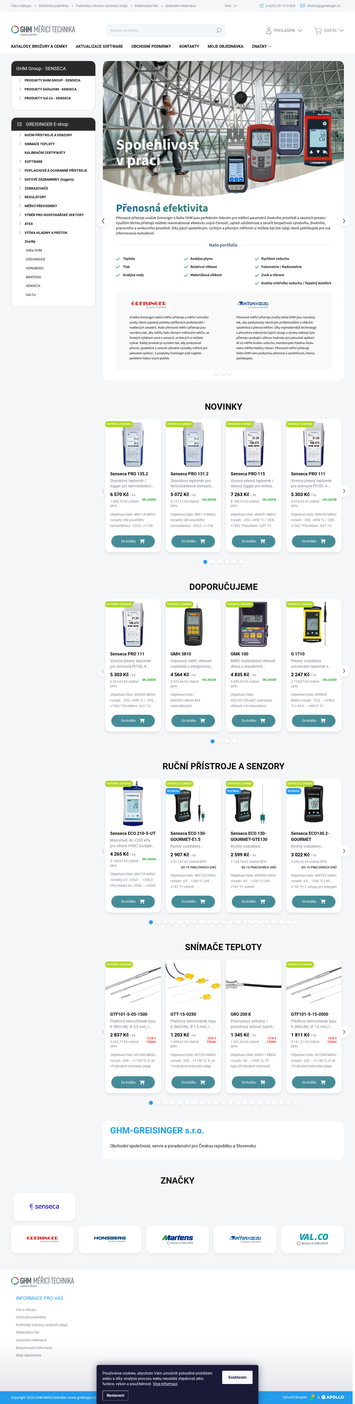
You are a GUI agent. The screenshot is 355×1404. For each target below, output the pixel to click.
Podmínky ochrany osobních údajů (102, 6)
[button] (112, 221)
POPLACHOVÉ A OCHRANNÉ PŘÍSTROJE (56, 170)
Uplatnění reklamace (180, 6)
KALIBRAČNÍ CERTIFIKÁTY (45, 153)
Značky (30, 241)
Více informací (165, 1384)
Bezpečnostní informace (34, 1348)
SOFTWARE (34, 162)
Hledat (219, 30)
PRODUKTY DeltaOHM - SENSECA (51, 89)
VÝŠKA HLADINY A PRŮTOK (46, 233)
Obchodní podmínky (54, 6)
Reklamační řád (146, 6)
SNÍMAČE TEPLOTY (40, 144)
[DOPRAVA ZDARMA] (133, 446)
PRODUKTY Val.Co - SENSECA (48, 98)
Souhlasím (237, 1377)
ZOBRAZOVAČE (36, 188)
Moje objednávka (28, 1355)
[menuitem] (41, 46)
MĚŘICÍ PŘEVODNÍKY (41, 206)
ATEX (29, 224)
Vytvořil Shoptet (295, 1397)
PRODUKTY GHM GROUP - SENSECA (52, 80)
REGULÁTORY (35, 197)
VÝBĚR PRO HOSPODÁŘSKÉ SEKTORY (54, 215)
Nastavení (115, 1395)
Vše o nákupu (21, 6)
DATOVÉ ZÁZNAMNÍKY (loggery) (49, 179)
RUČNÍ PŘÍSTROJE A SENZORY (48, 135)
